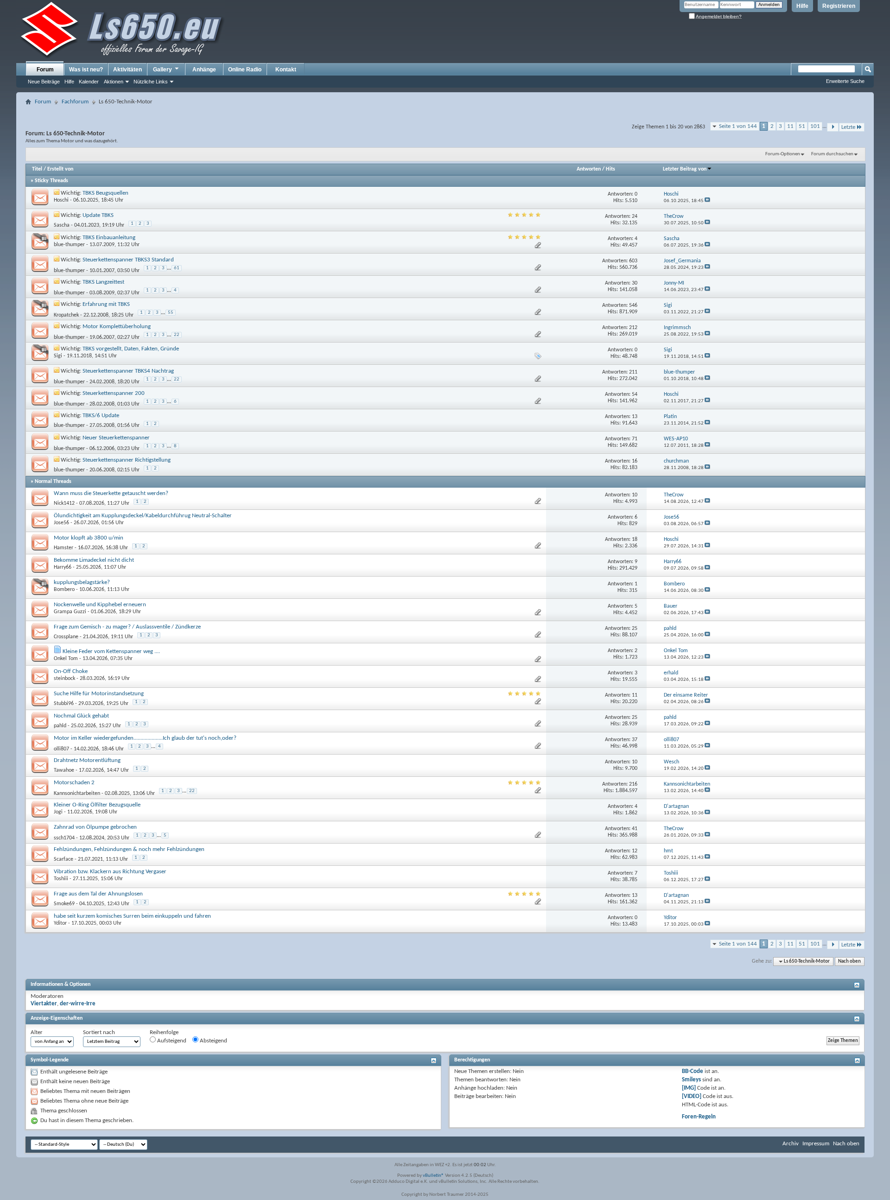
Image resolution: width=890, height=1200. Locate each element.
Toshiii (61, 879)
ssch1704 (64, 838)
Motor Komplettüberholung (117, 327)
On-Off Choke (71, 671)
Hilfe (802, 6)
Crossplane (66, 637)
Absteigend (212, 1041)
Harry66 (62, 567)
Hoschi (61, 200)
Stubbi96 (64, 703)
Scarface (63, 859)
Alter (37, 1032)
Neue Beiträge (44, 81)
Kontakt (285, 69)
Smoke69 (64, 904)
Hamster (63, 548)
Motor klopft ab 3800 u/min (88, 538)
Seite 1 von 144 (738, 126)
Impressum (815, 1144)
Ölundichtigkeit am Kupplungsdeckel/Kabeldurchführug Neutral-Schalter (143, 516)
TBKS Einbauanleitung (109, 238)
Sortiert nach (99, 1032)
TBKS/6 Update (101, 416)
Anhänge (204, 69)
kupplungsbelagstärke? (82, 582)
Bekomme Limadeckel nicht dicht (94, 560)
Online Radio (244, 69)
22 (176, 334)
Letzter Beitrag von (684, 169)
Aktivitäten (127, 69)
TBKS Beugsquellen (105, 193)
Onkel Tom (66, 658)
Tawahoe (64, 770)
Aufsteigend (171, 1041)
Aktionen (113, 81)
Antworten (589, 169)
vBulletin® (433, 1175)
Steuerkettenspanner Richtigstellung (127, 460)
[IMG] (689, 1088)
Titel (37, 169)
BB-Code (692, 1071)
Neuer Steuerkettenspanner (116, 438)
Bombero (64, 589)
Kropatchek (66, 315)
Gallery (162, 69)
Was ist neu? (86, 69)
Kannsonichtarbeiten (77, 793)
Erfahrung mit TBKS (106, 304)
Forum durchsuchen (832, 154)
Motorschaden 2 (74, 783)
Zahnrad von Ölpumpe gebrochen (95, 827)
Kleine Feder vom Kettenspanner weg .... (111, 651)
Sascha (62, 225)
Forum (45, 69)
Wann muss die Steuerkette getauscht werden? (111, 493)
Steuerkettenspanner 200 (114, 393)
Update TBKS (98, 215)
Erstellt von (60, 169)
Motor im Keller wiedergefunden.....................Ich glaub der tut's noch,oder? (145, 738)
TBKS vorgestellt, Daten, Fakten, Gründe (131, 349)
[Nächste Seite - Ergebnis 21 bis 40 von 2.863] (833, 127)
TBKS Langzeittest (103, 282)
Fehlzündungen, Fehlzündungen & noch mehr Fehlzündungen (129, 849)
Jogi (58, 812)
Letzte (848, 127)
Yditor (60, 923)
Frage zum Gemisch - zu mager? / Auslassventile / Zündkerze (127, 627)
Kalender (89, 81)
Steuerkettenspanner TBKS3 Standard (128, 260)
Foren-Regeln (699, 1117)
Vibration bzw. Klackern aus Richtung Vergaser (110, 872)
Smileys (691, 1080)
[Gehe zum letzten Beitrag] (707, 200)
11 (790, 126)
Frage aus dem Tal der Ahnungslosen (98, 894)
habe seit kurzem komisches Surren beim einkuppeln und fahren (132, 916)
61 (176, 268)
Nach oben (849, 961)
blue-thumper (69, 245)
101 (815, 126)
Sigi (58, 356)
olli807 (61, 749)
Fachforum (75, 102)
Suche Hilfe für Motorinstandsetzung (99, 694)
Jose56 (61, 523)
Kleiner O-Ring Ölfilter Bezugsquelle (97, 805)
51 (802, 126)
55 (170, 312)
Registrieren (838, 6)
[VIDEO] (691, 1096)
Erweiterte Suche (845, 81)
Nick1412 (64, 503)
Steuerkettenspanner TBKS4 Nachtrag (128, 371)
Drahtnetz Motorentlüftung (87, 760)
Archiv (790, 1144)
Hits (610, 169)
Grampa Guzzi (70, 612)
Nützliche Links (151, 81)
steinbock (64, 678)
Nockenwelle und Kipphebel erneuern (100, 605)
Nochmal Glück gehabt (81, 716)
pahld (60, 726)
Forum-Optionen (782, 154)
